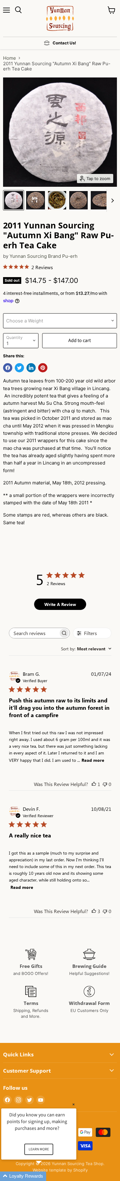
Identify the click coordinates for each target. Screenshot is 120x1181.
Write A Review (60, 604)
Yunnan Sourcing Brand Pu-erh (44, 256)
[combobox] (86, 649)
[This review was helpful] (94, 911)
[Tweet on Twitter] (19, 367)
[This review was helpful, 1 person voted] (94, 784)
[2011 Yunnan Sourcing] (13, 200)
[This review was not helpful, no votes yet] (105, 784)
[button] (46, 1176)
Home (9, 58)
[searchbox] (33, 633)
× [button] (73, 1104)
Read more (93, 760)
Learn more (39, 1149)
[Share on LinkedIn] (31, 367)
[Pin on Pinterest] (42, 367)
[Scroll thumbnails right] (111, 200)
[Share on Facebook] (7, 367)
